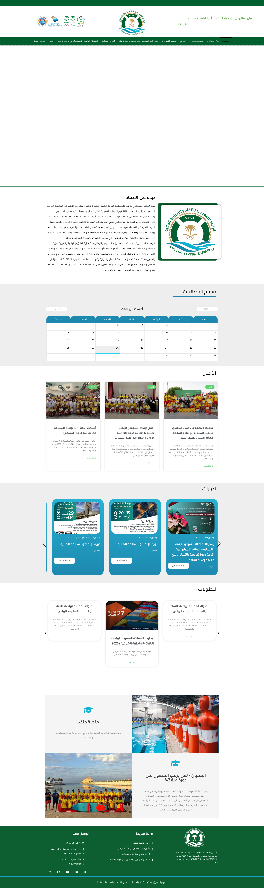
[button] (45, 633)
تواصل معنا (39, 41)
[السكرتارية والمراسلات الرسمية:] (87, 852)
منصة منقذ (197, 41)
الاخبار (51, 41)
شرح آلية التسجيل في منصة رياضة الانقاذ (138, 41)
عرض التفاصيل (178, 561)
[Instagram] (76, 872)
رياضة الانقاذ (170, 41)
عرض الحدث (189, 637)
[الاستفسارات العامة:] (87, 862)
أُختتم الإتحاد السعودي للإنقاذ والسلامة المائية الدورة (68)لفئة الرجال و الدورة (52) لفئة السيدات (134, 433)
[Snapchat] (59, 872)
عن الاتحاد (214, 41)
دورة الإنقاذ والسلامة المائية (195, 544)
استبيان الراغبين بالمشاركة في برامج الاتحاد (78, 41)
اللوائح (183, 41)
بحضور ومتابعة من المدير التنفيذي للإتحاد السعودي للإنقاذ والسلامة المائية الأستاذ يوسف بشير (192, 433)
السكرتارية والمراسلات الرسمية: (67, 849)
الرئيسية (226, 41)
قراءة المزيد (208, 466)
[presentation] (44, 543)
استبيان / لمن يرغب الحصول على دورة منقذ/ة (175, 778)
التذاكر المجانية (108, 41)
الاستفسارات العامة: (73, 860)
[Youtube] (67, 872)
